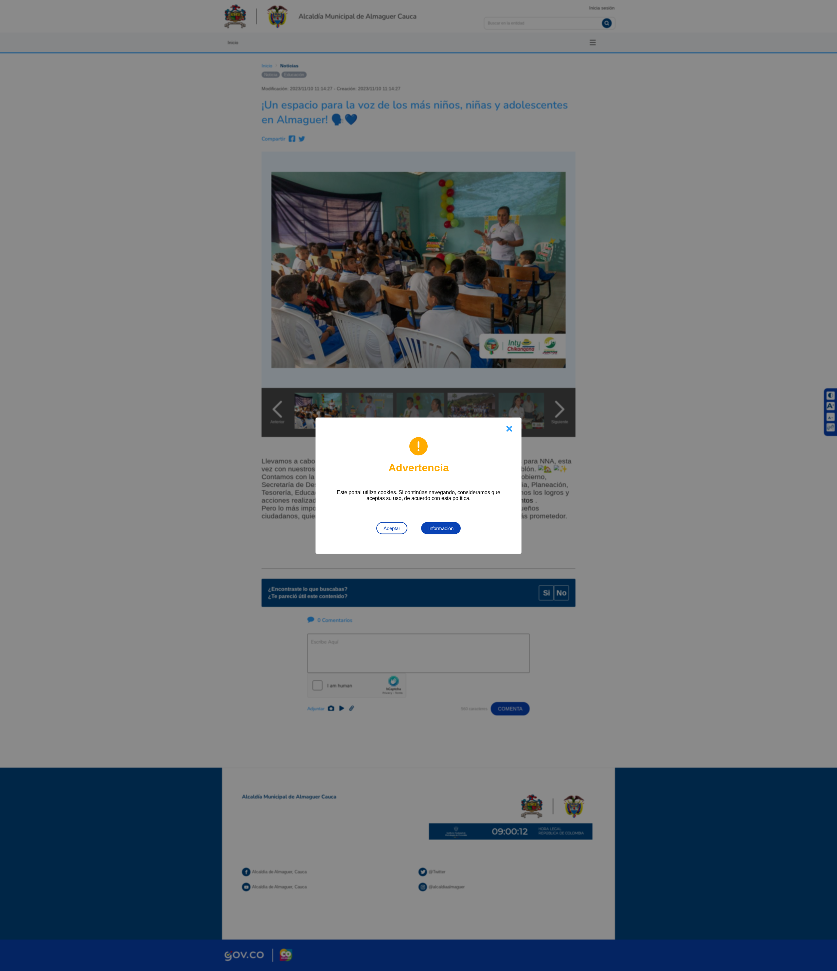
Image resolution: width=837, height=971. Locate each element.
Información (440, 528)
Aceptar (392, 528)
